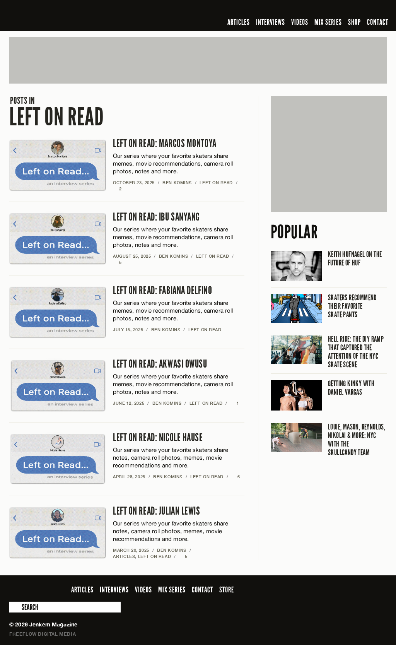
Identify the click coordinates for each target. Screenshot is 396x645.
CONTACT (377, 22)
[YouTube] (361, 9)
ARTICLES (238, 22)
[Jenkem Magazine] (64, 15)
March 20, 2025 (131, 550)
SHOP (354, 22)
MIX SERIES (328, 22)
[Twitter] (332, 9)
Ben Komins (177, 182)
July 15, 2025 (128, 329)
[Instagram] (344, 9)
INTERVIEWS (270, 22)
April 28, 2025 (129, 476)
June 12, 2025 (128, 402)
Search (14, 607)
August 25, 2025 (132, 255)
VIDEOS (299, 22)
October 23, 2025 (134, 182)
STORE (226, 589)
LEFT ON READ (56, 112)
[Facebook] (321, 9)
